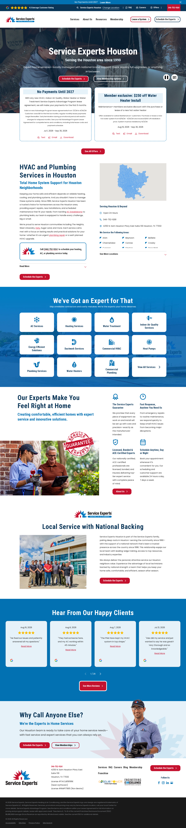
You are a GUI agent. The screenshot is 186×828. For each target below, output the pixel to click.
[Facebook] (159, 782)
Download (69, 137)
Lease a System (139, 19)
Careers (142, 7)
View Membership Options (109, 78)
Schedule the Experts (166, 19)
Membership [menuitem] (116, 19)
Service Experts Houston (90, 7)
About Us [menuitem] (87, 19)
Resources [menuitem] (101, 19)
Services (102, 767)
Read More (26, 646)
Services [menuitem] (74, 19)
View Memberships (64, 745)
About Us (120, 491)
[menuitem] (11, 822)
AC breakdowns (74, 211)
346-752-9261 (174, 7)
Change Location (110, 7)
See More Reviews (91, 686)
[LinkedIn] (167, 782)
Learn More (105, 2)
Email (54, 137)
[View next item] (100, 674)
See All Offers (91, 151)
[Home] (20, 19)
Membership (135, 767)
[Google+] (171, 782)
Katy (38, 228)
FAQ (130, 7)
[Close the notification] (180, 2)
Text (43, 137)
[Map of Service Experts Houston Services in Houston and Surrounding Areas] (133, 182)
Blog (125, 767)
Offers (156, 7)
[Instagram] (163, 782)
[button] (175, 77)
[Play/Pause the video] (166, 77)
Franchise (103, 773)
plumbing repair (57, 235)
